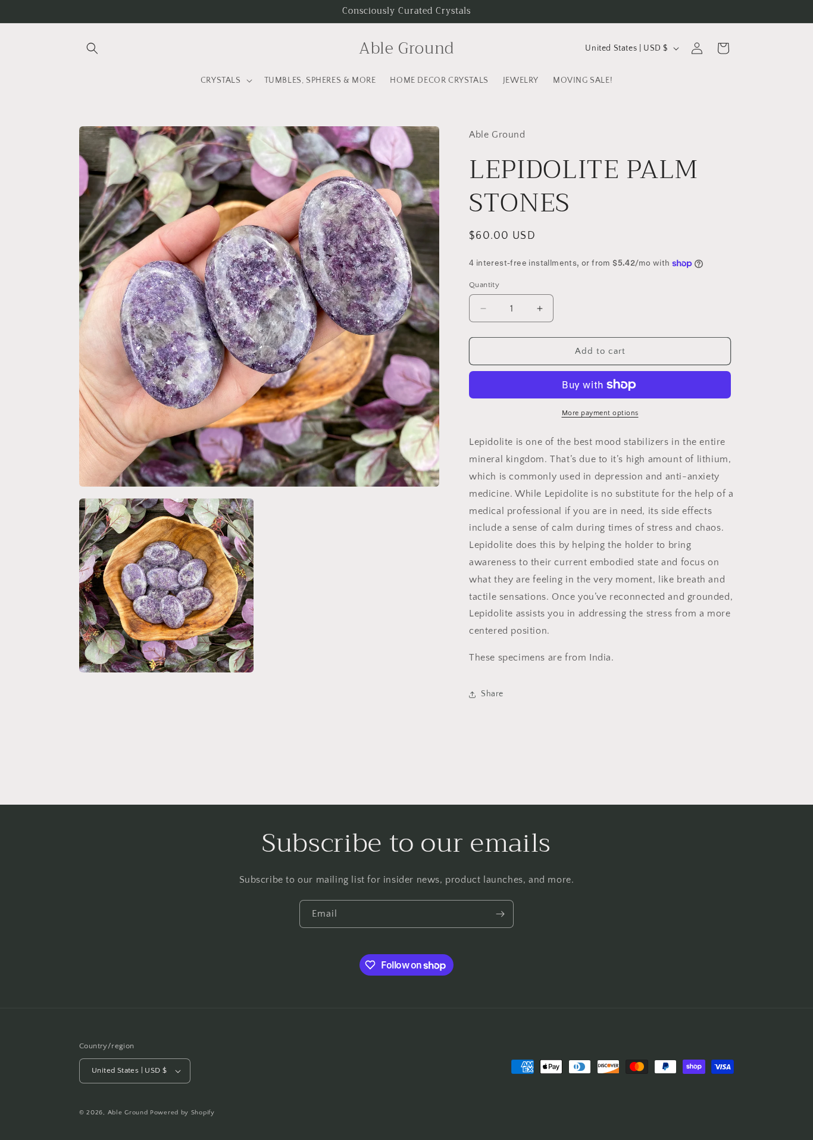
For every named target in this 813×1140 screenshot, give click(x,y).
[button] (92, 48)
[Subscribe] (500, 914)
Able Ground (128, 1112)
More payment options (600, 413)
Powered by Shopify (182, 1112)
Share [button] (492, 694)
